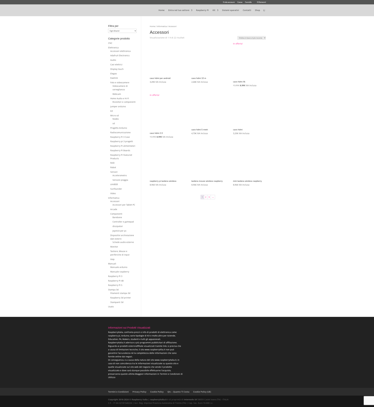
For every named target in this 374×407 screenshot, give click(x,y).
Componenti (116, 213)
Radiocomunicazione (120, 132)
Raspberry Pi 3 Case (120, 137)
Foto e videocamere (119, 82)
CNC (110, 43)
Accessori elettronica (120, 51)
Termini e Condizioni (118, 391)
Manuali (112, 263)
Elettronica (113, 47)
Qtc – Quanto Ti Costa (178, 391)
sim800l (114, 184)
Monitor (114, 246)
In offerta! (244, 64)
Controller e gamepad (123, 221)
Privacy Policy (139, 391)
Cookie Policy (157, 391)
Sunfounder (116, 188)
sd (113, 123)
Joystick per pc (119, 230)
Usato (111, 306)
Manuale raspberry (119, 271)
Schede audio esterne (123, 242)
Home (162, 10)
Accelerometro (119, 175)
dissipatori (117, 226)
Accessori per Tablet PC (123, 204)
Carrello (248, 2)
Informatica (162, 26)
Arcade (113, 209)
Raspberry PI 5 (115, 285)
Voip (112, 259)
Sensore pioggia (120, 180)
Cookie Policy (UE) (202, 391)
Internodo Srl (190, 399)
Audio (113, 60)
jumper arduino (118, 106)
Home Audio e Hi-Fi (119, 98)
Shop (257, 10)
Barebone (117, 217)
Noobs (115, 118)
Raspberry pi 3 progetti (121, 141)
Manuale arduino (118, 267)
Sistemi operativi (230, 10)
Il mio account (229, 2)
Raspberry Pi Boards (120, 150)
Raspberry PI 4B (116, 280)
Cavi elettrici (116, 64)
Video (113, 193)
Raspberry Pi (202, 10)
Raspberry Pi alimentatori (122, 145)
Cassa (239, 2)
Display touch (117, 69)
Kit (111, 111)
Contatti (247, 10)
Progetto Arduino (118, 128)
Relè (112, 162)
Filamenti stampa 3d (120, 293)
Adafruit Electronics (120, 55)
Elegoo (113, 73)
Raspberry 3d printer (120, 297)
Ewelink (114, 78)
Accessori (115, 201)
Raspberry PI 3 (115, 276)
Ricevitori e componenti (124, 102)
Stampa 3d (113, 289)
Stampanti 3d (116, 302)
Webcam (116, 94)
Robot (113, 167)
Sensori (114, 171)
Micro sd (114, 115)
